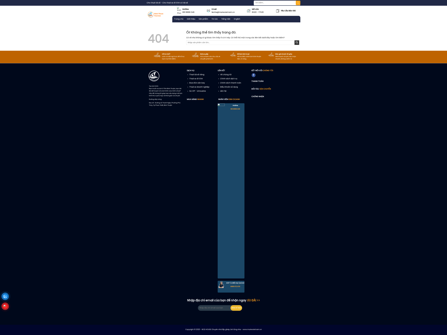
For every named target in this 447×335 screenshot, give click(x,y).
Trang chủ (178, 19)
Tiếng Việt (225, 19)
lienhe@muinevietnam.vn (223, 12)
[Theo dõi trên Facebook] (254, 75)
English (237, 19)
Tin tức (215, 19)
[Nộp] (297, 42)
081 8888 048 (188, 12)
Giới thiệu (191, 19)
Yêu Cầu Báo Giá (288, 11)
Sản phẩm (203, 19)
